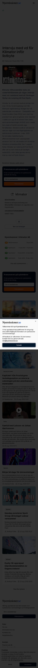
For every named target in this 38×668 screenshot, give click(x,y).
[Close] (35, 321)
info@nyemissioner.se (10, 340)
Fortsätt (19, 345)
